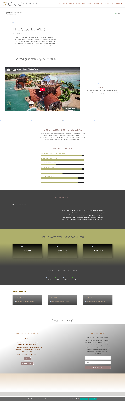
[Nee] (123, 399)
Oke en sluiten (84, 398)
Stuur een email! (27, 363)
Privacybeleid (93, 398)
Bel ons (27, 358)
